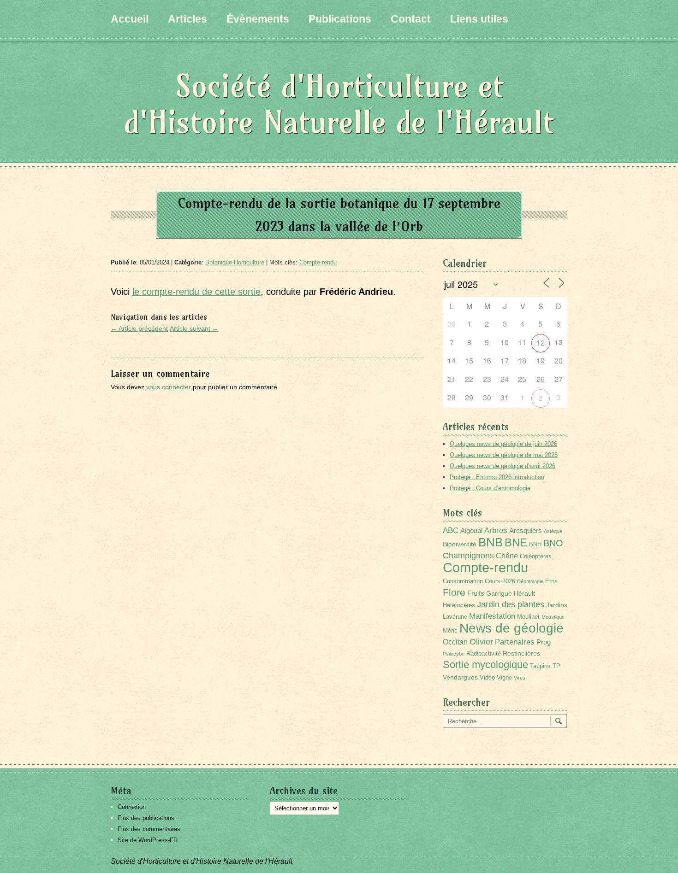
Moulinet (528, 617)
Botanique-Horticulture (234, 262)
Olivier (481, 641)
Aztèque (553, 531)
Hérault (524, 593)
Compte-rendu (318, 262)
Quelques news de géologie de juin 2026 (503, 443)
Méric (450, 630)
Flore (454, 592)
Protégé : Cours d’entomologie (490, 488)
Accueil (130, 19)
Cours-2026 (500, 581)
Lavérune (455, 617)
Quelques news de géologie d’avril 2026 (502, 466)
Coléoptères (536, 556)
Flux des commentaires (149, 829)
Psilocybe (453, 653)
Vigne (504, 677)
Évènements (257, 19)
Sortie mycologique (485, 664)
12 (540, 342)
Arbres (495, 530)
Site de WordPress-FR (148, 840)
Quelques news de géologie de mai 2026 (504, 454)
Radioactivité (483, 653)
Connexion (132, 806)
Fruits (475, 593)
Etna (551, 581)
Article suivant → (194, 328)
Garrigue (499, 593)
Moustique (553, 617)
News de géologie (511, 628)
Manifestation (492, 616)
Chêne (507, 556)
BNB (490, 542)
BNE (516, 542)
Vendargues (460, 677)
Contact (411, 19)
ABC (450, 530)
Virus (519, 677)
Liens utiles (479, 19)
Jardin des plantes (510, 604)
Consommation (463, 581)
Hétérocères (459, 605)
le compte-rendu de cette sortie (196, 292)
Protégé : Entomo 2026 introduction (497, 477)
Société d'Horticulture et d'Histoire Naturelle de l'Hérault (339, 103)
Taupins (540, 666)
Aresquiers (525, 530)
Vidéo (487, 677)
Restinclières (521, 653)
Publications (340, 19)
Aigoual (471, 530)
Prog (543, 642)
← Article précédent (139, 328)
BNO (553, 543)
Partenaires (515, 642)
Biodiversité (459, 544)
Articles (187, 19)
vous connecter (168, 387)
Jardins (556, 605)
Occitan (455, 642)
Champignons (468, 555)
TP (556, 666)
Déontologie (530, 581)
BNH (535, 544)
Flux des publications (146, 817)
